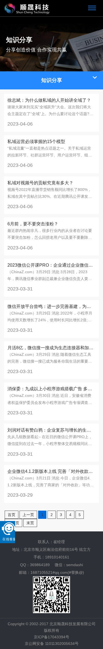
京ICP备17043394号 (51, 637)
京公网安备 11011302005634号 (52, 643)
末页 (30, 523)
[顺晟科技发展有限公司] (27, 8)
